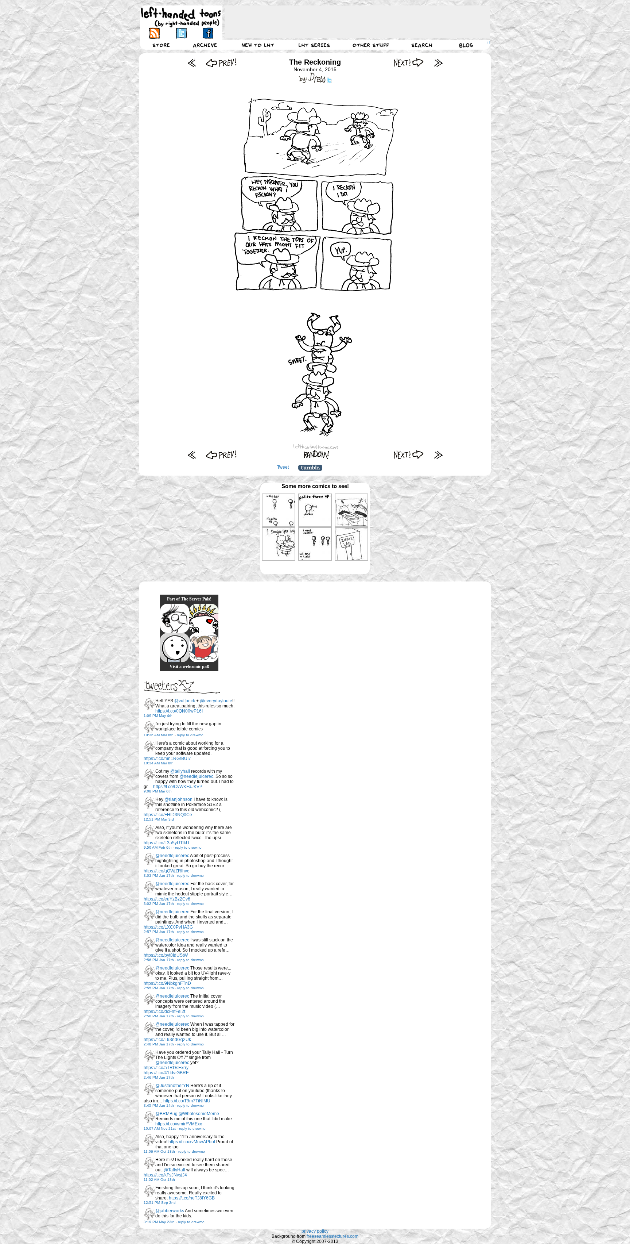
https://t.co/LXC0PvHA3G (168, 927)
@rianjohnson (178, 799)
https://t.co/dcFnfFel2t (164, 1011)
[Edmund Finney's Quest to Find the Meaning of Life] (174, 618)
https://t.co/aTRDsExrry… (168, 1067)
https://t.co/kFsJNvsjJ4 (165, 1175)
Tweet (283, 467)
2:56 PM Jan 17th (159, 960)
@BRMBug (166, 1113)
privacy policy (315, 1231)
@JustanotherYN (172, 1085)
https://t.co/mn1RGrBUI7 (167, 758)
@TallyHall (174, 1169)
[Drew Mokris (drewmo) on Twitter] (149, 704)
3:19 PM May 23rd (159, 1222)
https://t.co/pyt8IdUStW (166, 955)
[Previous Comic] (221, 62)
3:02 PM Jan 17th (159, 904)
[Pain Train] (203, 647)
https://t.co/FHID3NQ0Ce (168, 814)
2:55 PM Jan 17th (159, 988)
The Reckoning (315, 62)
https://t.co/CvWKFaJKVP (177, 786)
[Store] (161, 45)
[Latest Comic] (438, 62)
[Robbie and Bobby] (203, 618)
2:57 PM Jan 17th (159, 932)
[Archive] (204, 45)
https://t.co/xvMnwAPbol (191, 1141)
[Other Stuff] (371, 45)
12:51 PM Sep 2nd (160, 1203)
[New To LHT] (258, 45)
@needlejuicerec (196, 776)
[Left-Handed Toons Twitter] (181, 33)
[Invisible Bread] (174, 647)
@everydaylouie (216, 700)
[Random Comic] (316, 454)
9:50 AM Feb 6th (158, 847)
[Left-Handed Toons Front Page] (181, 17)
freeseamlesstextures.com (332, 1236)
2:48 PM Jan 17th (159, 1044)
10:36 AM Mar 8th (159, 735)
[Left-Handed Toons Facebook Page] (207, 33)
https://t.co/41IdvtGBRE (166, 1072)
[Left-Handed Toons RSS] (154, 33)
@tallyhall (180, 771)
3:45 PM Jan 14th (159, 1105)
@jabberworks (169, 1210)
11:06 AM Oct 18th (159, 1151)
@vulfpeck (184, 700)
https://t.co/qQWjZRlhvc (166, 871)
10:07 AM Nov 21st (160, 1128)
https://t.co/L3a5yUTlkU (166, 842)
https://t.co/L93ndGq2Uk (167, 1039)
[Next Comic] (408, 62)
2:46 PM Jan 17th (159, 1077)
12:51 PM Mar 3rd (159, 819)
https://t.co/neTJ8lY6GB (192, 1198)
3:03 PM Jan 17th (159, 876)
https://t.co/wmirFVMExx (178, 1123)
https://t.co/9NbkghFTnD (167, 983)
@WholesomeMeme (199, 1113)
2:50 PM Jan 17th (159, 1016)
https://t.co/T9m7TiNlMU (186, 1100)
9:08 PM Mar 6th (158, 791)
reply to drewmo (190, 735)
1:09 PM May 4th (158, 716)
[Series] (314, 45)
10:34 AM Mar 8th (159, 763)
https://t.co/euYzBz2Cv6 (167, 899)
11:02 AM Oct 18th (159, 1180)
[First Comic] (192, 62)
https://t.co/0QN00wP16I (179, 711)
